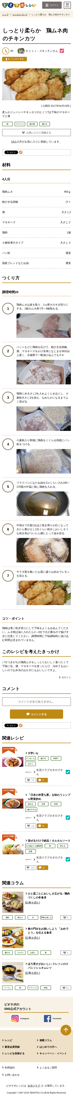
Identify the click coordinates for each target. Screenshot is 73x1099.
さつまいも (30, 758)
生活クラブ (36, 1085)
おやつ (30, 764)
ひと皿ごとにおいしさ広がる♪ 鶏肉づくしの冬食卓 (49, 895)
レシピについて (20, 14)
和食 (56, 804)
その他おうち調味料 (34, 846)
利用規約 (10, 1067)
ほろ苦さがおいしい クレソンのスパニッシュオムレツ (48, 965)
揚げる (43, 758)
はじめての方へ (48, 1046)
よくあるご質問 (48, 1067)
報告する (66, 677)
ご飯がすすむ (31, 809)
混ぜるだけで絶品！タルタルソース (49, 840)
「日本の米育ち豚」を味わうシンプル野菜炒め (49, 796)
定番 (30, 851)
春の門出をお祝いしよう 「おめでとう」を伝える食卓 (48, 930)
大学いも (33, 753)
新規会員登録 (12, 1046)
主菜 (43, 804)
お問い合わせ (12, 1074)
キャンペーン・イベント (53, 1053)
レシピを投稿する (15, 1053)
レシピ (8, 1040)
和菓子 (56, 758)
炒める (30, 804)
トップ (5, 14)
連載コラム (46, 1040)
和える (62, 846)
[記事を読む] (32, 902)
